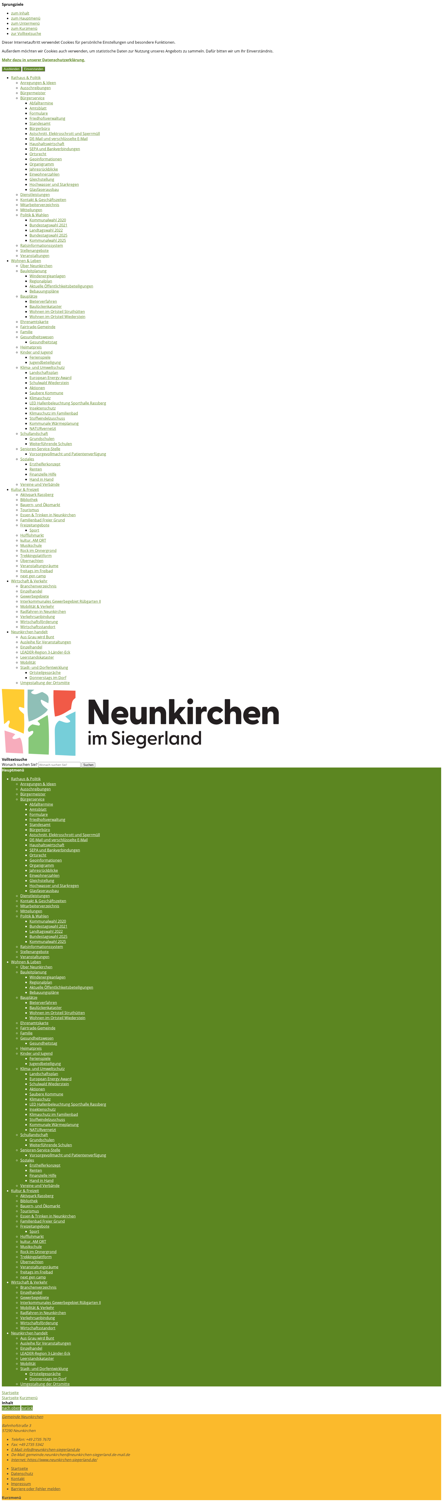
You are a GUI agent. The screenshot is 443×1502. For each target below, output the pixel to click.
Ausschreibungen (35, 87)
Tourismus (29, 509)
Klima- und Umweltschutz (42, 367)
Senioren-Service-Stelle (40, 448)
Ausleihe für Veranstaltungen (45, 642)
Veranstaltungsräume (39, 565)
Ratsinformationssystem (41, 245)
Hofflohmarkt (32, 535)
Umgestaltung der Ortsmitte (45, 682)
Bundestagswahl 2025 (48, 235)
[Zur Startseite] (140, 754)
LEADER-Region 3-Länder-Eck (45, 652)
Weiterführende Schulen (51, 443)
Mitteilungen (31, 209)
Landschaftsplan (44, 372)
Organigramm (42, 164)
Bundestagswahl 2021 (48, 225)
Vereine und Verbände (40, 484)
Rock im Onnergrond (38, 550)
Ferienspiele (40, 357)
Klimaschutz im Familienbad (54, 413)
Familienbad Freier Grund (42, 520)
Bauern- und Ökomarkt (40, 504)
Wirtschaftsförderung (39, 621)
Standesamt (40, 123)
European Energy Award (51, 377)
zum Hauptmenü (25, 18)
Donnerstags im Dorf (48, 677)
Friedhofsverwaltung (47, 118)
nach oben (11, 1407)
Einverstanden (33, 69)
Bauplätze (28, 296)
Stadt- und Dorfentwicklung (44, 667)
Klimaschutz (40, 398)
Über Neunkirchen (36, 265)
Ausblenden (11, 69)
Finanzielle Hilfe (43, 474)
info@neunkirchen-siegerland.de (45, 1449)
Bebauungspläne (44, 291)
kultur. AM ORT (33, 540)
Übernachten (31, 560)
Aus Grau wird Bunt (37, 636)
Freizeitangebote (34, 525)
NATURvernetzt (43, 428)
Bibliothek (29, 499)
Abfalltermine (41, 103)
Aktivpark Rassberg (37, 494)
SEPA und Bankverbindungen (55, 148)
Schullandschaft (34, 433)
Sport (34, 530)
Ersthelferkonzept (45, 464)
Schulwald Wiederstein (49, 382)
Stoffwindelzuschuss (47, 418)
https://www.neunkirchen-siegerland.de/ (54, 1459)
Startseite (10, 1397)
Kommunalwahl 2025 (48, 240)
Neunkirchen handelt (29, 631)
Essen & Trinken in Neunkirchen (48, 514)
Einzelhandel (31, 591)
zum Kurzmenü (24, 28)
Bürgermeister (33, 92)
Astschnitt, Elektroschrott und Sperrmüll (65, 133)
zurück (27, 1407)
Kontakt (18, 1478)
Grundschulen (42, 438)
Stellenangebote (34, 250)
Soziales (27, 459)
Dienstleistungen (35, 194)
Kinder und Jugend (36, 352)
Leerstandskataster (37, 657)
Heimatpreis (31, 347)
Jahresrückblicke (44, 169)
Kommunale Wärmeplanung (54, 423)
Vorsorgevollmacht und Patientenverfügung (68, 453)
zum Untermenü (25, 23)
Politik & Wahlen (34, 214)
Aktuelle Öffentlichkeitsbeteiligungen (61, 286)
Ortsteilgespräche (45, 672)
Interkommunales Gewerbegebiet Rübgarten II (60, 601)
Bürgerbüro (40, 128)
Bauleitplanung (33, 270)
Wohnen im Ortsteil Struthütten (57, 311)
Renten (36, 469)
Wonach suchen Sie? (19, 764)
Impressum (21, 1483)
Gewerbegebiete (34, 596)
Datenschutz (22, 1473)
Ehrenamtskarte (34, 321)
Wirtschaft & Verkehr (29, 581)
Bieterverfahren (43, 301)
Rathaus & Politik (26, 77)
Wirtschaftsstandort (37, 626)
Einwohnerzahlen (45, 174)
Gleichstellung (42, 179)
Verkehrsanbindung (37, 616)
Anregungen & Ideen (38, 82)
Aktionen (37, 387)
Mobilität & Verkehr (37, 606)
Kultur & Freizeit (25, 489)
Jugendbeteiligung (45, 362)
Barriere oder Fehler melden (35, 1488)
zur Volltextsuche (26, 33)
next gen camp (33, 575)
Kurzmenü (29, 1397)
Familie (26, 331)
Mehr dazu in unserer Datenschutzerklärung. (43, 59)
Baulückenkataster (46, 306)
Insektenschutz (43, 408)
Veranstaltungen (34, 255)
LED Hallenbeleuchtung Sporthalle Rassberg (68, 403)
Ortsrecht (38, 153)
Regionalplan (41, 281)
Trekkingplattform (36, 555)
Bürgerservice (32, 98)
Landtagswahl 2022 (46, 230)
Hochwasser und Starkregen (54, 184)
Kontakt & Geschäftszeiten (43, 199)
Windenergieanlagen (48, 275)
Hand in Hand (42, 479)
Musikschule (31, 545)
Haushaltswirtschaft (47, 143)
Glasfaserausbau (44, 189)
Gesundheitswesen (37, 337)
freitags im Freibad (36, 570)
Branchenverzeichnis (38, 586)
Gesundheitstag (43, 342)
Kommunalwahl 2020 (48, 220)
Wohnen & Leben (26, 260)
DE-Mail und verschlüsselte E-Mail (59, 138)
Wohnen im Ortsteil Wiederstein (57, 316)
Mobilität (28, 662)
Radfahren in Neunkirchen (43, 611)
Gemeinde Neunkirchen (22, 1416)
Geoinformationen (46, 159)
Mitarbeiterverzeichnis (39, 204)
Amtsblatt (38, 108)
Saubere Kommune (46, 392)
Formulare (39, 113)
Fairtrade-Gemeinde (37, 326)
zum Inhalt (20, 13)
